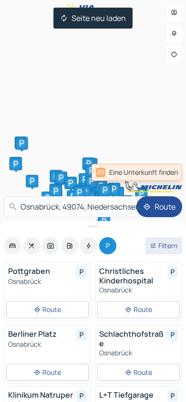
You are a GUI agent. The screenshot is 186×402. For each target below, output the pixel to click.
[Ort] (174, 54)
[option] (12, 245)
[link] (137, 172)
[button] (89, 164)
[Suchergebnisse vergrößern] (93, 226)
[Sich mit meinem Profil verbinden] (174, 12)
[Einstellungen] (174, 33)
